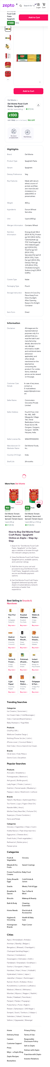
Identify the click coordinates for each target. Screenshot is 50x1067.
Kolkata (23, 982)
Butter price (22, 842)
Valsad (18, 1016)
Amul (20, 807)
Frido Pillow (21, 754)
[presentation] (8, 80)
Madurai (10, 989)
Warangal (28, 1020)
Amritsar (10, 944)
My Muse (17, 800)
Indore (20, 974)
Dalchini (10, 788)
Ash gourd (11, 780)
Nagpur (26, 993)
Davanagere (12, 959)
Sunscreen (22, 711)
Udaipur (32, 1012)
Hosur (24, 970)
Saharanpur (18, 1009)
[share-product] (38, 105)
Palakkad (16, 997)
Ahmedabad (17, 940)
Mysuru (18, 993)
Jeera (16, 792)
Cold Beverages (27, 715)
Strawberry (20, 773)
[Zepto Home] (8, 6)
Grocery (10, 827)
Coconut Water (25, 742)
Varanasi (26, 1016)
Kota (30, 982)
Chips (27, 827)
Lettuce (34, 792)
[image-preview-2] (8, 47)
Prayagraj (25, 1001)
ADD (18, 502)
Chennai (10, 955)
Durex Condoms (22, 815)
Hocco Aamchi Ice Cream (27, 746)
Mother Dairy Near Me (16, 811)
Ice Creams (11, 711)
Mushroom (25, 792)
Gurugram (18, 967)
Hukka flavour (12, 831)
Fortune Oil (31, 811)
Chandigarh (29, 947)
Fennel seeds (20, 788)
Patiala (17, 1001)
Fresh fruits (11, 838)
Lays (19, 804)
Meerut (18, 989)
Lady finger (11, 784)
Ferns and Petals (13, 819)
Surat (17, 1012)
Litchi (29, 738)
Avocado (10, 773)
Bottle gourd (22, 780)
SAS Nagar (29, 1009)
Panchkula (26, 997)
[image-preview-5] (8, 74)
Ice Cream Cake (13, 715)
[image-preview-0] (8, 29)
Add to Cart (34, 17)
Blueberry (31, 788)
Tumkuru (24, 1012)
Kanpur (19, 978)
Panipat (10, 1001)
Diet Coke (11, 746)
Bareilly (18, 944)
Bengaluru (11, 947)
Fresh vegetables (24, 838)
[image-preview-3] (8, 56)
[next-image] (40, 82)
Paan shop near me (27, 831)
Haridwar (10, 970)
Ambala (27, 940)
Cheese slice (22, 835)
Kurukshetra (12, 986)
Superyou (11, 815)
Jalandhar (11, 978)
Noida (9, 997)
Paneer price (12, 846)
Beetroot (23, 777)
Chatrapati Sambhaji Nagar (17, 951)
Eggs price (11, 835)
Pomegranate (12, 777)
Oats (9, 719)
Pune (20, 1005)
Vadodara (10, 1016)
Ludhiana (31, 986)
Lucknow (22, 986)
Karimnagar (28, 978)
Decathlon (22, 758)
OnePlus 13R (12, 731)
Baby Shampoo (13, 723)
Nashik (33, 993)
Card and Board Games (21, 719)
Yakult (9, 800)
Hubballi (31, 970)
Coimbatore (20, 955)
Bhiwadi (20, 947)
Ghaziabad (20, 963)
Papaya (10, 792)
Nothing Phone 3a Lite (16, 738)
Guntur (10, 967)
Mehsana (26, 989)
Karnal (9, 982)
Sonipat (10, 1012)
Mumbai (10, 993)
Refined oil (11, 842)
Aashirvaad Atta (29, 800)
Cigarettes (19, 827)
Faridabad (11, 963)
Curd (33, 827)
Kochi (16, 982)
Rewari (9, 1009)
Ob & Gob (11, 754)
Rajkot (26, 1005)
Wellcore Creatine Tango (17, 734)
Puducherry (11, 1005)
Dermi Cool (11, 758)
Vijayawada (18, 1020)
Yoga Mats (25, 723)
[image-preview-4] (8, 65)
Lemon (27, 784)
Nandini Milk (12, 807)
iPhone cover (12, 742)
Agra (9, 940)
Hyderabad (11, 974)
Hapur (26, 967)
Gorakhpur (31, 963)
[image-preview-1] (8, 38)
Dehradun (22, 959)
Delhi (30, 959)
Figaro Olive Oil (28, 804)
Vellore (10, 1020)
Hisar (18, 970)
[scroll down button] (8, 79)
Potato (20, 784)
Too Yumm (11, 804)
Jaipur (26, 974)
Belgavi (26, 944)
